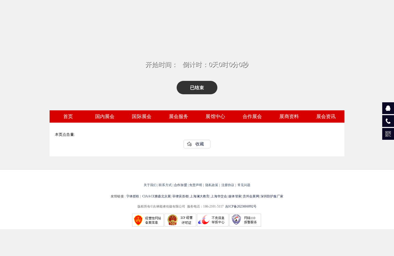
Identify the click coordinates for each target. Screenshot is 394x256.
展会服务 (178, 116)
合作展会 (252, 116)
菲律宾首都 (180, 196)
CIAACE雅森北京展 (156, 196)
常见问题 (243, 185)
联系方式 (165, 185)
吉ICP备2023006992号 (241, 206)
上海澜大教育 (199, 196)
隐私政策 (211, 185)
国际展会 (141, 116)
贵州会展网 (251, 196)
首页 (68, 116)
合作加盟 (180, 185)
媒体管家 (234, 196)
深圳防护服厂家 (272, 196)
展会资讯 (326, 116)
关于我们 (150, 185)
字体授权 (132, 196)
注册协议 (227, 185)
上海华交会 (219, 196)
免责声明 (195, 185)
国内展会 (105, 116)
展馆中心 (215, 116)
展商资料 (289, 116)
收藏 (199, 144)
